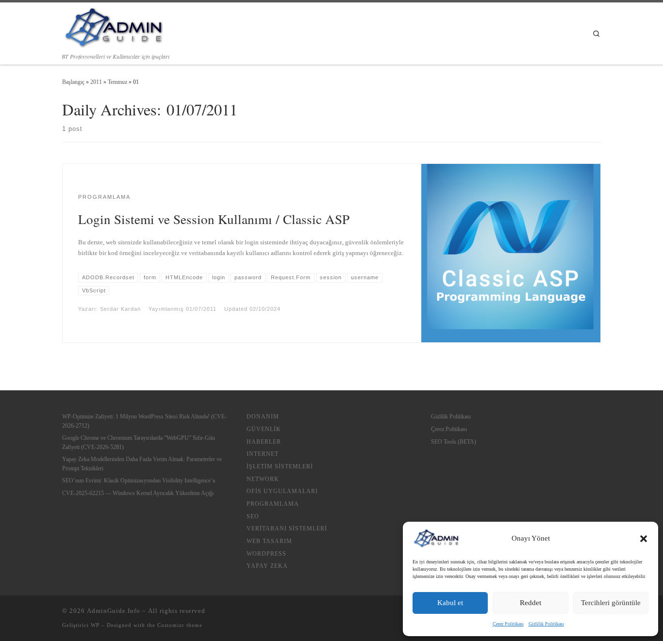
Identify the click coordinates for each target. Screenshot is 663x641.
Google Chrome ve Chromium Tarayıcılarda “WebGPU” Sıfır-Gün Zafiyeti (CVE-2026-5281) (138, 442)
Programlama (273, 503)
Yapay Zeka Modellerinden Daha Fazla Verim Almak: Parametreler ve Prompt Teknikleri (142, 463)
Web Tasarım (269, 541)
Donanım (263, 416)
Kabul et (450, 603)
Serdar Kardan (120, 309)
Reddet (530, 603)
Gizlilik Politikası (546, 623)
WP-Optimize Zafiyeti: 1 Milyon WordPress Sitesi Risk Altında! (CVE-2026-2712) (144, 421)
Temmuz (117, 82)
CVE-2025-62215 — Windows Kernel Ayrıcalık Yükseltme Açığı (138, 493)
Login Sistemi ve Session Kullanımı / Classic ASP (213, 219)
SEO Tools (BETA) (453, 441)
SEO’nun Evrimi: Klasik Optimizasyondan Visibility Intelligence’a (138, 480)
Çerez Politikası (508, 623)
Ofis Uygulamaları (282, 491)
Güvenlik (264, 429)
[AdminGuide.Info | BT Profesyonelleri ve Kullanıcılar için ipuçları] (112, 26)
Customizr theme (179, 625)
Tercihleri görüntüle (611, 603)
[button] (643, 539)
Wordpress (266, 553)
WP (95, 625)
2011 (96, 82)
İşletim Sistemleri (280, 466)
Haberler (264, 441)
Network (263, 479)
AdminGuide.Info (113, 610)
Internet (263, 453)
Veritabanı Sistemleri (287, 528)
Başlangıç (73, 82)
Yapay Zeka (267, 565)
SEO (253, 516)
